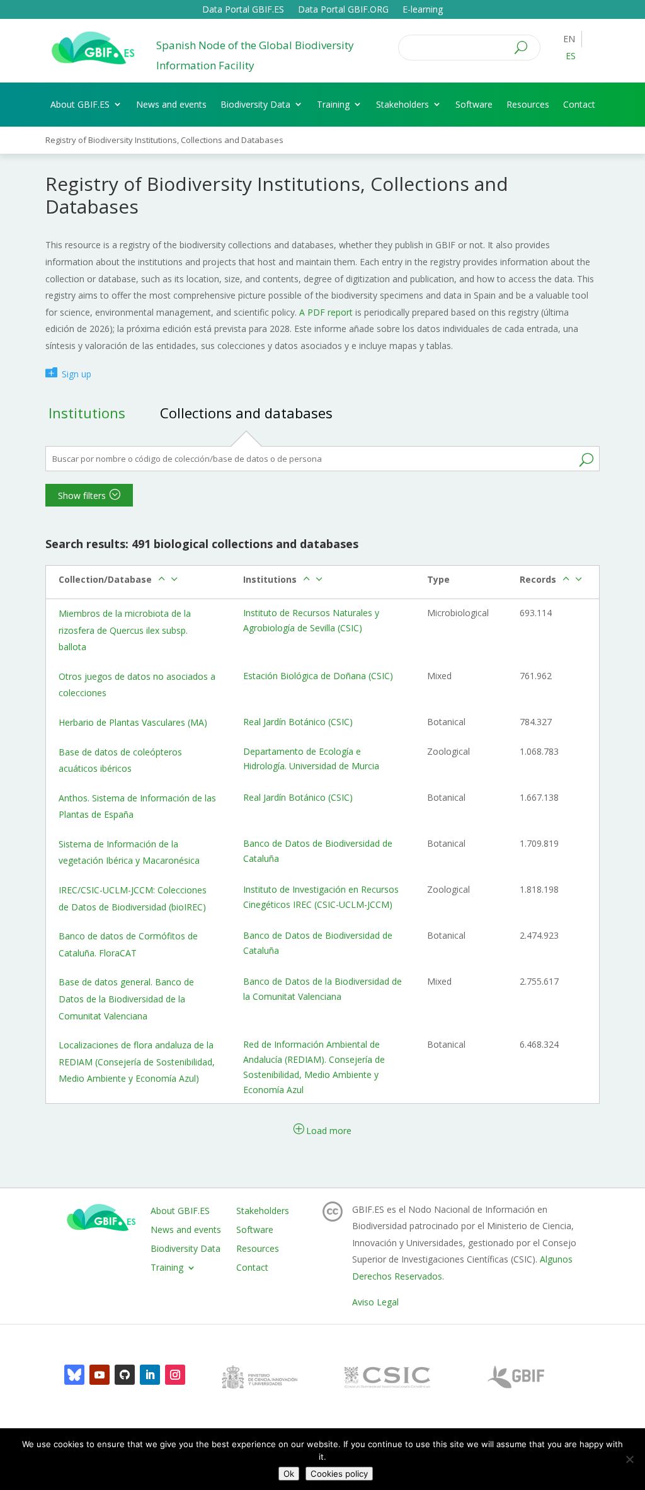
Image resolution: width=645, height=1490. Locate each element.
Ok (288, 1474)
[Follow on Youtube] (99, 1375)
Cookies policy (339, 1474)
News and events (171, 104)
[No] (629, 1459)
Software (474, 104)
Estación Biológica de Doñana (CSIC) (318, 676)
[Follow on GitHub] (125, 1375)
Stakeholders (402, 104)
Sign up (76, 374)
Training (333, 104)
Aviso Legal (375, 1302)
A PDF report (326, 312)
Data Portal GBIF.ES (243, 10)
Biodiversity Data (255, 104)
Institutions (87, 412)
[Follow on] (74, 1375)
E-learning (422, 10)
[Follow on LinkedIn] (150, 1375)
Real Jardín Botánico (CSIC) (298, 722)
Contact (579, 104)
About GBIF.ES (80, 104)
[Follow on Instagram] (175, 1375)
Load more (328, 1131)
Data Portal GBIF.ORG (343, 10)
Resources (527, 104)
